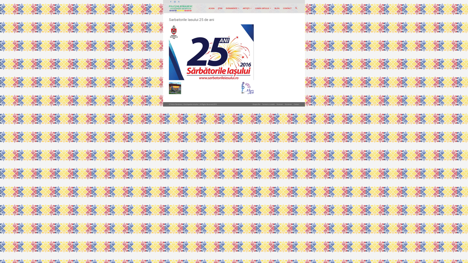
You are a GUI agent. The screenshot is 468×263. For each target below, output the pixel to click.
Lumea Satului (262, 8)
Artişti (246, 8)
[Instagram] (175, 1)
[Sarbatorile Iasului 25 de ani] (211, 79)
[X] (179, 1)
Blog (277, 8)
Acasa (211, 8)
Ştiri (220, 8)
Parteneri (280, 104)
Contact (287, 8)
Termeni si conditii (268, 104)
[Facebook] (171, 1)
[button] (296, 8)
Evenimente (231, 8)
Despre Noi (256, 104)
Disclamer (288, 104)
